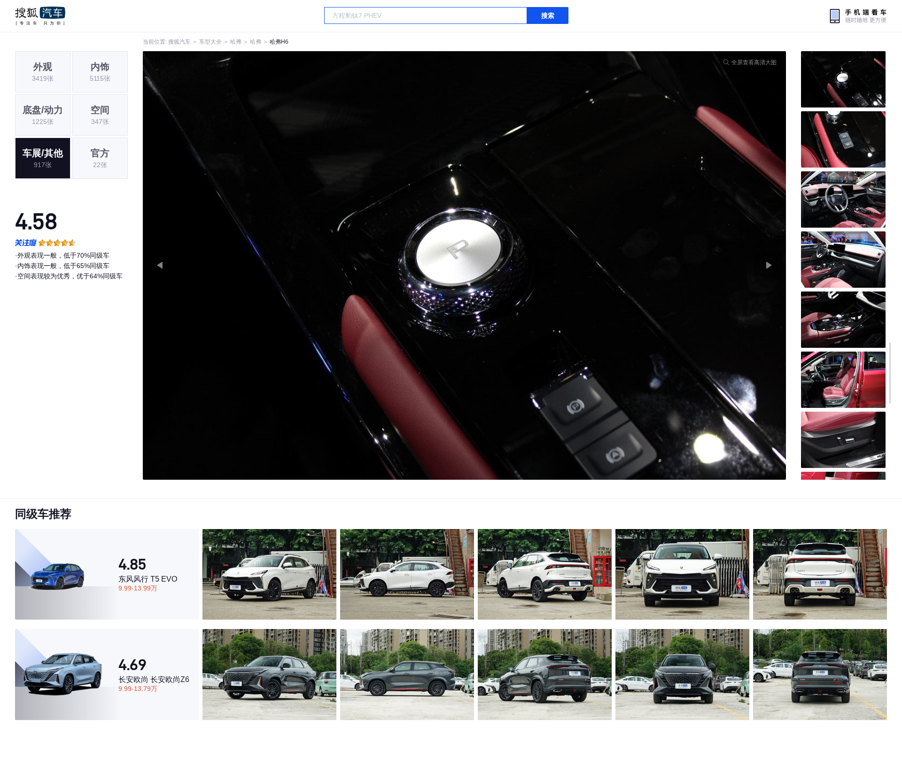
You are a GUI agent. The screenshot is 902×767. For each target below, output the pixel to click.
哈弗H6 (279, 41)
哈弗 (235, 41)
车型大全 (210, 41)
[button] (304, 265)
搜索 (547, 15)
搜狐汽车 (40, 16)
